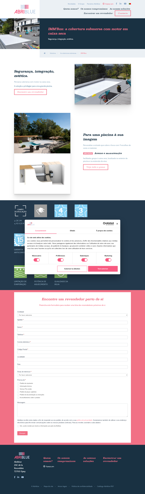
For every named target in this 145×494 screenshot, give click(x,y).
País (18, 364)
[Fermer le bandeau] (117, 223)
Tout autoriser (103, 269)
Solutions (53, 53)
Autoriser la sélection (72, 269)
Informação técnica (25, 386)
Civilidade (20, 312)
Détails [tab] (72, 231)
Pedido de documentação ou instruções (31, 395)
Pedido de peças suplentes (28, 392)
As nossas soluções (120, 9)
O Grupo (81, 4)
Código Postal (22, 349)
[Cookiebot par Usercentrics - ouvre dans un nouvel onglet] (104, 223)
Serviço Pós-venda (25, 389)
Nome (20, 327)
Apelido (20, 320)
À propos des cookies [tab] (104, 231)
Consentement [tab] (40, 231)
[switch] (61, 260)
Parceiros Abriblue (93, 4)
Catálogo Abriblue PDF (105, 486)
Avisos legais (62, 486)
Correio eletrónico (24, 342)
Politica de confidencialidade (82, 486)
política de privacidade (84, 420)
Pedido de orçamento (26, 383)
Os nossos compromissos (94, 9)
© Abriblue (35, 486)
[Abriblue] (24, 9)
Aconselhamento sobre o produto (29, 397)
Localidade (21, 357)
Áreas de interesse (24, 372)
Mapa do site (48, 486)
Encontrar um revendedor (98, 13)
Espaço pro (109, 4)
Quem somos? (70, 9)
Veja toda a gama (95, 167)
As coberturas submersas (68, 53)
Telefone (20, 334)
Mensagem (21, 402)
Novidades (72, 4)
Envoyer (22, 433)
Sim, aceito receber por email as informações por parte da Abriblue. (40, 426)
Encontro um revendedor (30, 92)
